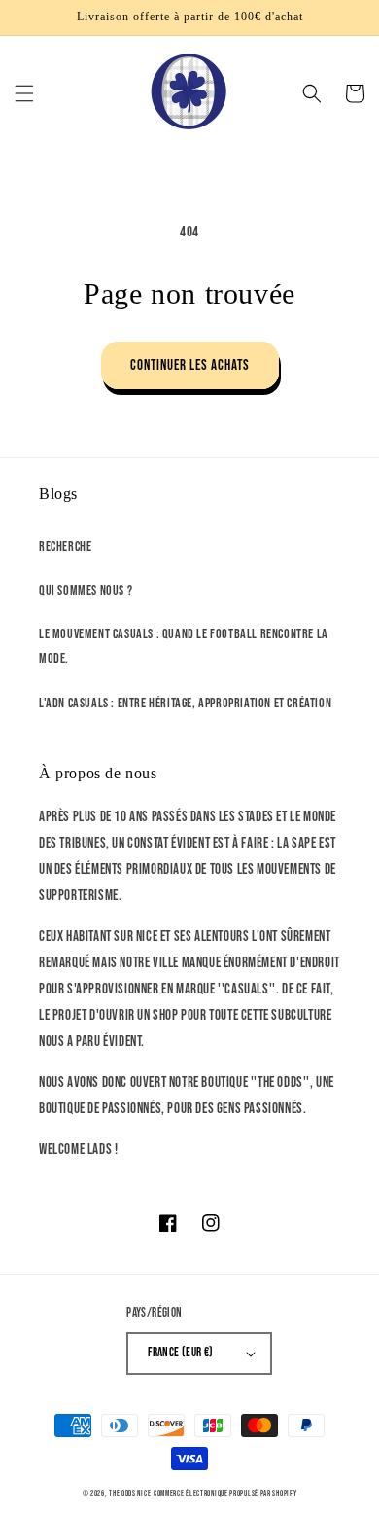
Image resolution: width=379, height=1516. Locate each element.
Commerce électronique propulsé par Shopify (225, 1493)
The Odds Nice (130, 1493)
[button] (24, 93)
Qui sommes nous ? (85, 590)
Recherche (65, 546)
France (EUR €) (181, 1352)
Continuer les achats (190, 365)
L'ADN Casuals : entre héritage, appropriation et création (185, 703)
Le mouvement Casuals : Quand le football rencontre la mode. (183, 646)
